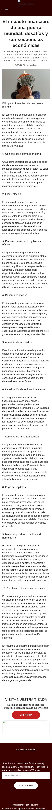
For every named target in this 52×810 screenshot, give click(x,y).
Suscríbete (26, 785)
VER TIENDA (26, 715)
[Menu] (6, 8)
